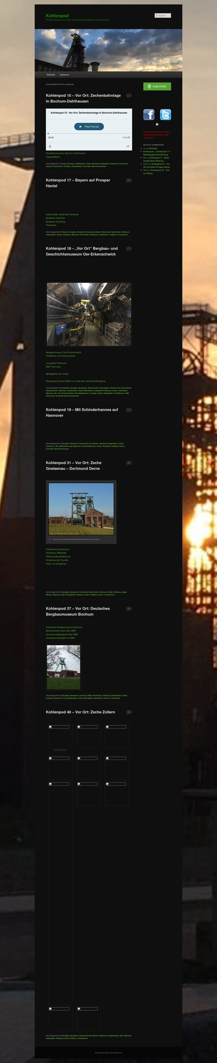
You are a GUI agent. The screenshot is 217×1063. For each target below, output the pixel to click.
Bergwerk (81, 232)
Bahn (64, 163)
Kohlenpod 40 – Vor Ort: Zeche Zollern (80, 712)
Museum (95, 163)
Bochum (70, 163)
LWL (56, 446)
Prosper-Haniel (96, 393)
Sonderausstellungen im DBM (60, 637)
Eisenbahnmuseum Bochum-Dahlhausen (66, 153)
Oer (55, 393)
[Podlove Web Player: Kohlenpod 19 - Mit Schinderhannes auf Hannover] (89, 432)
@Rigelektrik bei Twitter (57, 373)
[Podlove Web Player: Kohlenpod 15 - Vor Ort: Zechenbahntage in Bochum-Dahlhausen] (89, 129)
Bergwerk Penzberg (55, 221)
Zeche (121, 446)
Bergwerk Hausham (55, 217)
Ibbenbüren (89, 390)
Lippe (124, 592)
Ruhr (63, 594)
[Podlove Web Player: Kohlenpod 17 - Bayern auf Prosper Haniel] (89, 202)
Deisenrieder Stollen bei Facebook (62, 214)
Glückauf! (153, 148)
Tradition (67, 166)
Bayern (65, 232)
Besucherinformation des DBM (61, 630)
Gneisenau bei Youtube (57, 559)
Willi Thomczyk (53, 366)
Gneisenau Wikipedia (56, 552)
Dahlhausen (80, 163)
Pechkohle (51, 225)
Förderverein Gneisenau (57, 549)
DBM (89, 695)
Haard (80, 390)
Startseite (51, 74)
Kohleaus (67, 234)
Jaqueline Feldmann (102, 390)
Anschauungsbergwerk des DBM (62, 634)
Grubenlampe (113, 1035)
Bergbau (72, 232)
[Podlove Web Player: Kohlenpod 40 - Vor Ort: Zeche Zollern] (89, 721)
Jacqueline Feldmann (56, 363)
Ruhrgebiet (104, 163)
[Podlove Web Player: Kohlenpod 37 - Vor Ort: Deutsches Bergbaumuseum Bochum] (89, 623)
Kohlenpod (57, 15)
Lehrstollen (122, 390)
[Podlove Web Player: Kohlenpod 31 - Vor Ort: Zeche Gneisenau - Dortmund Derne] (89, 478)
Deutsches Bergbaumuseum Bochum (64, 627)
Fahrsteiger (104, 387)
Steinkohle (58, 166)
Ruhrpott (114, 163)
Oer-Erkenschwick (66, 393)
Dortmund (83, 443)
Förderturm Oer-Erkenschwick (60, 355)
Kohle (88, 163)
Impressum (64, 74)
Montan (49, 594)
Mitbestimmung (65, 446)
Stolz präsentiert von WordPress (108, 1052)
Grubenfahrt (51, 234)
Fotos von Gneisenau (56, 563)
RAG (81, 698)
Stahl (87, 594)
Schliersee (93, 234)
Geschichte (116, 232)
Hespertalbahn (53, 156)
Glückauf (125, 232)
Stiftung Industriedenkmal (58, 556)
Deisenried (105, 232)
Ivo (144, 157)
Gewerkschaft (52, 390)
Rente (99, 446)
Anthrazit (66, 387)
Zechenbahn (77, 166)
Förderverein (115, 387)
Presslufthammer (82, 393)
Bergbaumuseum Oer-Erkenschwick (63, 352)
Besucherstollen (93, 232)
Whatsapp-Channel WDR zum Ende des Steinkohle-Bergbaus (76, 381)
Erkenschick (93, 387)
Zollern (73, 1038)
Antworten (123, 234)
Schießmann (119, 393)
